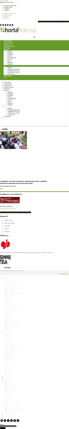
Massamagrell (12, 310)
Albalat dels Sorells (14, 282)
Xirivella (10, 374)
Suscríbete (6, 8)
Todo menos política (13, 71)
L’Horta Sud (8, 44)
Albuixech (10, 286)
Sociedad (10, 62)
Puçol (9, 320)
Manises (10, 353)
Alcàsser (10, 338)
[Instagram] (3, 25)
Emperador (11, 299)
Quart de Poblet (13, 365)
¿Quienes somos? (8, 7)
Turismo (9, 64)
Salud (9, 61)
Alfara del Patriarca (14, 288)
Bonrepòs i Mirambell (15, 293)
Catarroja (10, 348)
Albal (9, 335)
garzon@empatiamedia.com (8, 208)
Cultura (9, 51)
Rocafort (10, 325)
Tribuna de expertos (13, 69)
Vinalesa (10, 329)
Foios (9, 301)
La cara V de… (11, 74)
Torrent (9, 372)
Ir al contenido (4, 1)
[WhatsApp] (12, 25)
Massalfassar (12, 308)
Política (9, 59)
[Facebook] (1, 25)
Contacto (6, 10)
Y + (4, 66)
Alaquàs (10, 333)
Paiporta (10, 359)
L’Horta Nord (8, 43)
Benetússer (11, 346)
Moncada (10, 314)
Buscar (5, 77)
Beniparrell (11, 344)
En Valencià (8, 76)
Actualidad (7, 41)
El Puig (9, 297)
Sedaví (9, 368)
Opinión (9, 67)
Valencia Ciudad (9, 46)
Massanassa (11, 355)
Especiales (7, 48)
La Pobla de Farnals (14, 305)
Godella (10, 303)
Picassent (10, 363)
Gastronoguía (11, 57)
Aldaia (9, 340)
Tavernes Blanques (14, 327)
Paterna (10, 318)
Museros (10, 316)
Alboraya (10, 284)
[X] (10, 25)
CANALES (7, 380)
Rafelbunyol (11, 323)
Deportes (10, 53)
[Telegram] (8, 25)
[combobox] (8, 426)
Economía (10, 54)
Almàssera (11, 290)
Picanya (10, 361)
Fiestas (9, 56)
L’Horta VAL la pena (14, 410)
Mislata (9, 357)
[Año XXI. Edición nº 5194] (10, 5)
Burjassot (10, 295)
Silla (8, 370)
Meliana (10, 312)
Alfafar (9, 342)
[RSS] (5, 25)
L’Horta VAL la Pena (13, 72)
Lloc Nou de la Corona (15, 350)
